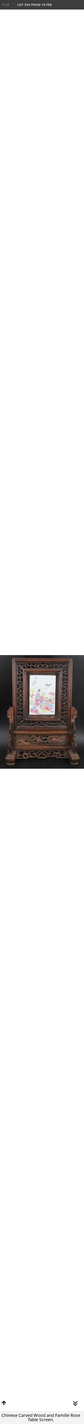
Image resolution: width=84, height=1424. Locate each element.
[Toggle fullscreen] (60, 5)
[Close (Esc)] (79, 5)
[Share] (70, 5)
